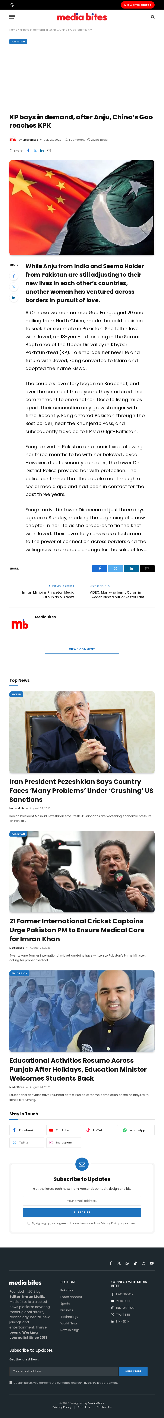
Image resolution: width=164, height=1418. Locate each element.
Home (13, 30)
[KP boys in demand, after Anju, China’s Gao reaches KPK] (82, 207)
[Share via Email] (48, 150)
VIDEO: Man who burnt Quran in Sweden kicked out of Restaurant (117, 595)
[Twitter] (13, 287)
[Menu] (12, 17)
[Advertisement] (82, 78)
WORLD (16, 694)
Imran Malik (16, 808)
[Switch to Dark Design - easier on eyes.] (11, 5)
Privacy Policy (110, 1223)
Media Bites (96, 1403)
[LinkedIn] (13, 297)
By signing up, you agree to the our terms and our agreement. (83, 1223)
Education (19, 973)
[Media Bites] (82, 17)
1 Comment (77, 140)
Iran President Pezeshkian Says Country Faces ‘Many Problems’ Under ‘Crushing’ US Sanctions (81, 790)
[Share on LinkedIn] (42, 150)
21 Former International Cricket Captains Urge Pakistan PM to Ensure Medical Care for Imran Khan (76, 930)
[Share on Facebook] (28, 150)
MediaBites (30, 140)
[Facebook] (13, 276)
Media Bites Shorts (137, 5)
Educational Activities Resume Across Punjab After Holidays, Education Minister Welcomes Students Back (78, 1069)
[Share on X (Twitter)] (35, 150)
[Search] (152, 17)
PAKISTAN (18, 41)
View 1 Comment (82, 649)
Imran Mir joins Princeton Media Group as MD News (48, 595)
